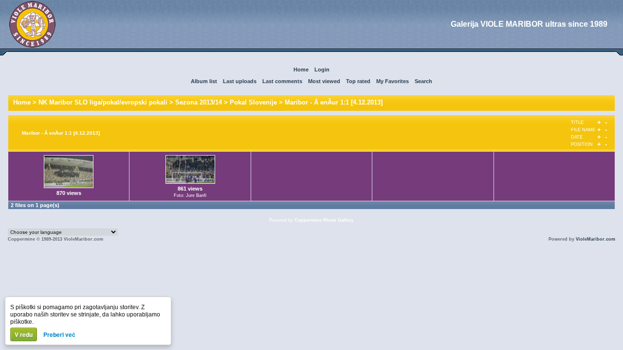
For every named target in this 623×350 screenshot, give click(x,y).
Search (423, 81)
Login (322, 69)
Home (301, 69)
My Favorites (392, 81)
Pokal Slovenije (253, 102)
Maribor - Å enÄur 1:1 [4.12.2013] (334, 102)
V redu (24, 334)
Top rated (358, 81)
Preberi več (59, 334)
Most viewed (324, 81)
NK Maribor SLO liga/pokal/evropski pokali (102, 102)
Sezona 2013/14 (198, 102)
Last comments (282, 81)
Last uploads (240, 81)
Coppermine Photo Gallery (323, 220)
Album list (204, 81)
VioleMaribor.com (595, 239)
